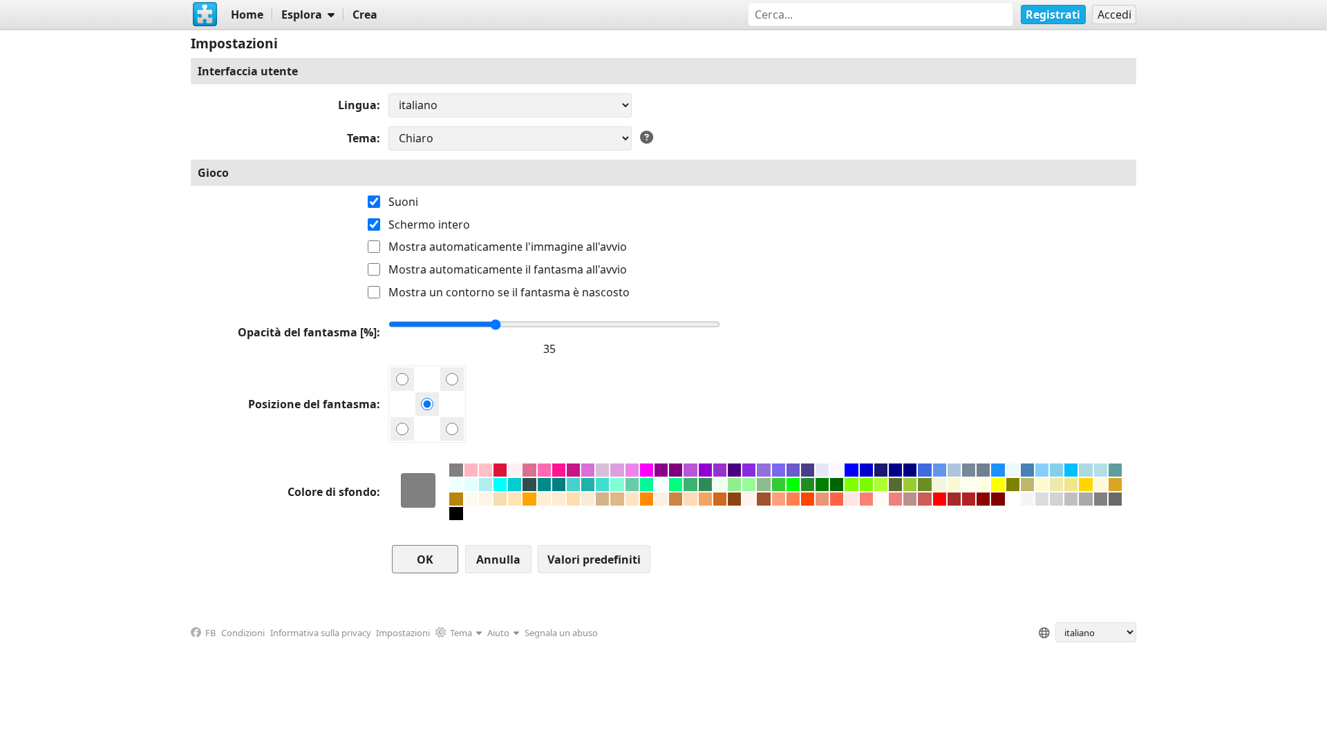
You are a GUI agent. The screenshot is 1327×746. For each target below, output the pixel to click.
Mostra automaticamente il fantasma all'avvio (507, 269)
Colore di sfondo (332, 491)
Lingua (357, 105)
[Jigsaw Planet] (205, 14)
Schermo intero (429, 224)
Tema (362, 138)
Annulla (498, 559)
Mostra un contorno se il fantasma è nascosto (509, 292)
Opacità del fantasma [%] (307, 332)
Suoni (403, 201)
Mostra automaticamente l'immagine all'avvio (507, 246)
